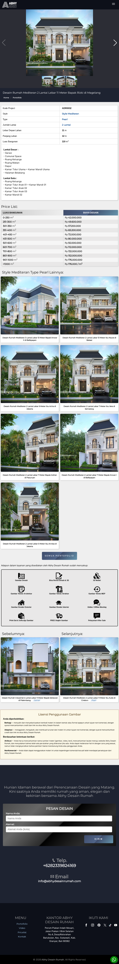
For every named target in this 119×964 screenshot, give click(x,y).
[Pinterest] (99, 925)
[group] (59, 42)
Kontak (22, 936)
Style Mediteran (70, 113)
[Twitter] (105, 926)
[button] (115, 43)
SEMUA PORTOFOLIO (59, 556)
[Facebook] (86, 925)
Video (22, 928)
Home (6, 98)
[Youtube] (116, 925)
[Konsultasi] (114, 959)
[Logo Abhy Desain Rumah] (9, 4)
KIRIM (99, 839)
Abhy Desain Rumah (53, 959)
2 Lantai (66, 124)
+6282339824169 (59, 865)
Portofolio (17, 98)
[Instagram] (93, 925)
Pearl (65, 119)
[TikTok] (110, 925)
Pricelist (22, 932)
